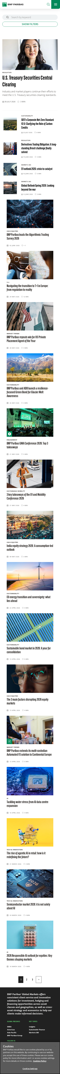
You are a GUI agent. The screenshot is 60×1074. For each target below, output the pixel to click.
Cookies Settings (30, 1068)
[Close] (55, 1046)
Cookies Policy (39, 1061)
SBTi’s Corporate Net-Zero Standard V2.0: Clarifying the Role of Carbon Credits (37, 124)
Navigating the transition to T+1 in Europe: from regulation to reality (27, 288)
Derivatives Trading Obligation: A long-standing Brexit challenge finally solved (39, 148)
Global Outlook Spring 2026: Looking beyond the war (37, 187)
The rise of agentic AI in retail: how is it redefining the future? (26, 855)
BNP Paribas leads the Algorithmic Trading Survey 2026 (28, 236)
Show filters (30, 24)
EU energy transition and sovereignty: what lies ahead (28, 599)
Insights (32, 1027)
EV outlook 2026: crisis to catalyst (36, 169)
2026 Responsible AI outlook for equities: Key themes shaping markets (29, 957)
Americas (11, 1029)
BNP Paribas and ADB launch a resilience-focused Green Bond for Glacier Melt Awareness (27, 392)
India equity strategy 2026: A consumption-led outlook (30, 548)
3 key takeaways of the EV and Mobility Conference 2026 (26, 496)
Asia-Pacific (11, 1032)
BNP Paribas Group (14, 1035)
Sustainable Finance (37, 1029)
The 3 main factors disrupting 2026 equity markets (27, 701)
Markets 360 (34, 1032)
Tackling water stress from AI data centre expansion (27, 804)
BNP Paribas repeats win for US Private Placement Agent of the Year (26, 339)
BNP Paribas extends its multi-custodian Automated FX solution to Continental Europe (29, 753)
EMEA (9, 1027)
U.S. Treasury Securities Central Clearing (27, 81)
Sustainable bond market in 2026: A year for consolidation (29, 650)
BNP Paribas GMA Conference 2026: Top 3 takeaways (27, 445)
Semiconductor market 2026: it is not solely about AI (28, 906)
